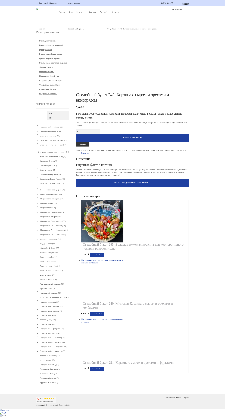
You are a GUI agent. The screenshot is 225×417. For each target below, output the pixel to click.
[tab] (135, 153)
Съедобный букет (49, 248)
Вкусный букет (48, 279)
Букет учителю (45, 50)
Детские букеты (46, 67)
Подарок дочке (48, 203)
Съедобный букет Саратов (46, 405)
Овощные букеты (46, 72)
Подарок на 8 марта (50, 217)
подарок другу (122, 150)
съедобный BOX (48, 374)
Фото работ (104, 12)
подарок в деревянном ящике (54, 297)
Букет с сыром (47, 275)
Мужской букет (47, 288)
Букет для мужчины (47, 41)
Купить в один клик (132, 138)
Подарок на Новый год (49, 76)
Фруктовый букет (49, 252)
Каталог (79, 12)
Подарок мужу (134, 150)
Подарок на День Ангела (52, 221)
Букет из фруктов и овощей (51, 45)
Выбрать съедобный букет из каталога (132, 183)
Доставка (92, 12)
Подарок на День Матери (53, 226)
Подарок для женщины (52, 199)
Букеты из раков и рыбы (49, 58)
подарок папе (181, 150)
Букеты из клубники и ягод (50, 54)
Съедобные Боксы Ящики (50, 85)
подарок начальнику (167, 150)
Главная (62, 12)
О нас (71, 12)
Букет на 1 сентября (50, 266)
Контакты (115, 12)
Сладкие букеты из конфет (50, 80)
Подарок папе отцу (49, 365)
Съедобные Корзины (76, 29)
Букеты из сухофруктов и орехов (53, 63)
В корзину (82, 144)
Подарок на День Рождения (54, 230)
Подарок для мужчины (51, 311)
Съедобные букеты (47, 89)
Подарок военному (49, 302)
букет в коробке (48, 257)
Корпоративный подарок (52, 190)
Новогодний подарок (51, 194)
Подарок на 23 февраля (149, 150)
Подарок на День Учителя (53, 235)
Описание (85, 153)
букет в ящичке (48, 261)
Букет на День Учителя (51, 270)
